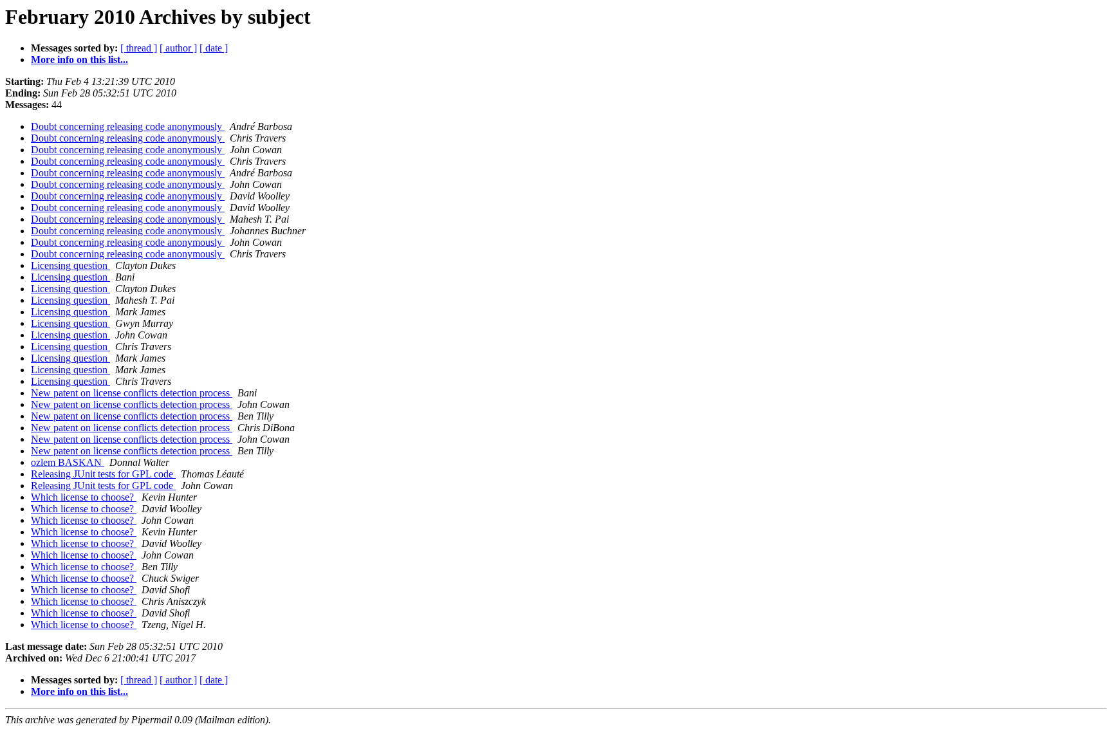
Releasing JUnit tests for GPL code (103, 473)
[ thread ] (138, 47)
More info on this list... (79, 59)
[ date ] (213, 47)
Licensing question (70, 265)
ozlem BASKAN (67, 462)
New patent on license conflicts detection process (131, 392)
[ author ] (178, 47)
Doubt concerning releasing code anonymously (128, 126)
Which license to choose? (83, 497)
